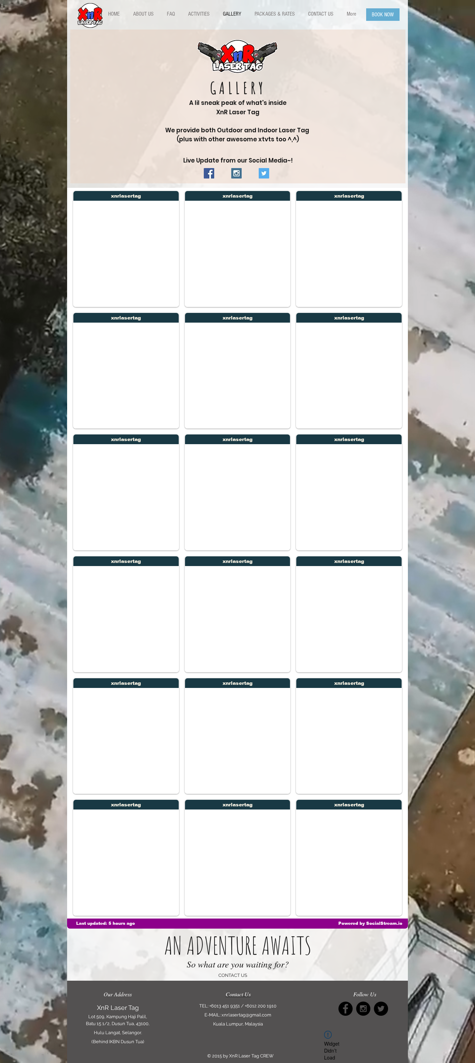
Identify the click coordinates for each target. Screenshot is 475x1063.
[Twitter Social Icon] (264, 173)
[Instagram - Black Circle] (363, 1009)
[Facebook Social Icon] (209, 173)
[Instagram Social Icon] (236, 173)
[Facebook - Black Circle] (345, 1009)
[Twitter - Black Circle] (381, 1009)
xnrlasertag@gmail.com (246, 1015)
